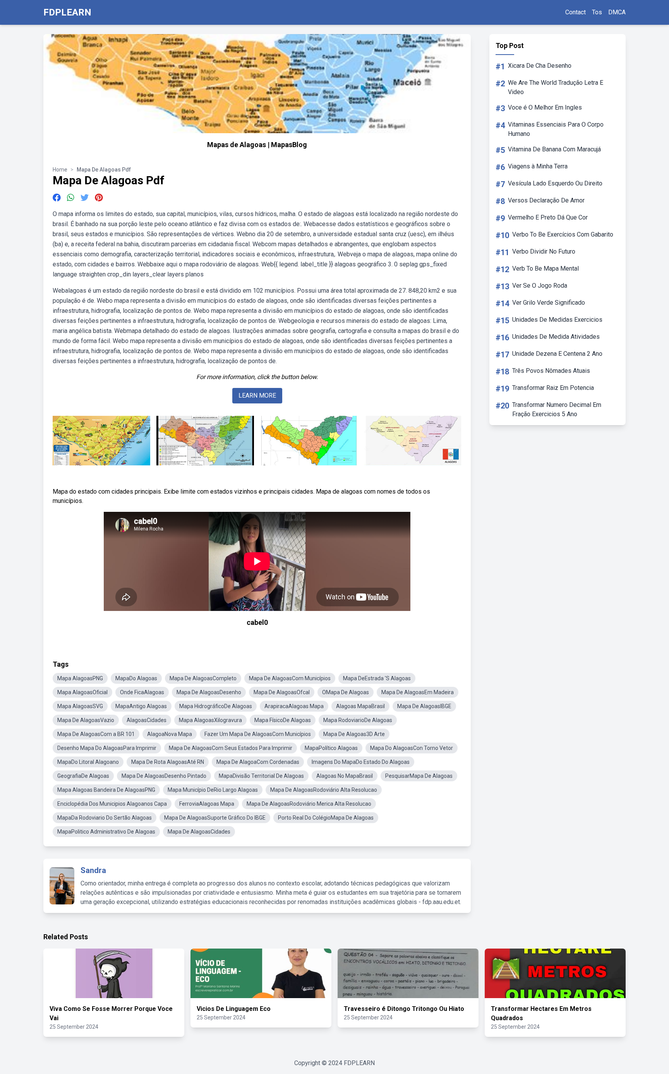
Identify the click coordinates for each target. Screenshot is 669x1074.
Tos (597, 12)
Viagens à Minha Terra (538, 166)
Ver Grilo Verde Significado (548, 302)
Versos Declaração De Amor (546, 200)
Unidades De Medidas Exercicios (557, 319)
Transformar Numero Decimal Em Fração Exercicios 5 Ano (556, 409)
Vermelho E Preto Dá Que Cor (548, 217)
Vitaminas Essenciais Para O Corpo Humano (556, 129)
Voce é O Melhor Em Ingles (545, 107)
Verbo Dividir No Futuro (543, 251)
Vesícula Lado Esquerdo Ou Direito (555, 183)
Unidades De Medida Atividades (556, 336)
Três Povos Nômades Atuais (551, 370)
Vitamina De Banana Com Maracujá (554, 149)
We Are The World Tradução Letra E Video (555, 87)
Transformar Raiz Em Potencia (553, 387)
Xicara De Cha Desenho (539, 65)
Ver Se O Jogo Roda (539, 285)
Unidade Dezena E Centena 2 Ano (557, 353)
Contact (575, 12)
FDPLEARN (67, 12)
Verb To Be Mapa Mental (545, 268)
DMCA (617, 12)
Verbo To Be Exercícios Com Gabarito (562, 234)
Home (60, 169)
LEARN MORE (257, 395)
